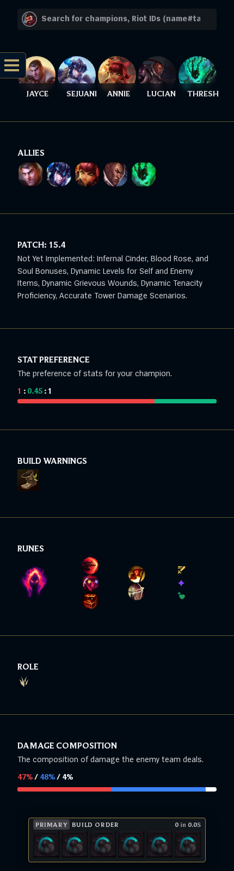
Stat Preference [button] (53, 359)
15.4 (56, 244)
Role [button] (28, 666)
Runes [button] (30, 548)
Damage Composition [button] (67, 745)
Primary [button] (51, 824)
